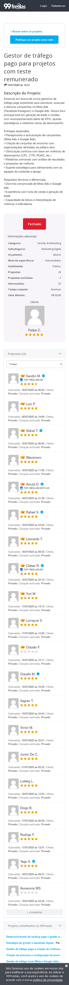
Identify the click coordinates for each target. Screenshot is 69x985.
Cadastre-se (58, 6)
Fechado (34, 224)
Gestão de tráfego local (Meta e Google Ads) (32, 961)
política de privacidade (47, 980)
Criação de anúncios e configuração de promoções (36, 955)
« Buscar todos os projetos (26, 31)
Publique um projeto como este (34, 39)
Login (43, 6)
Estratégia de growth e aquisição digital (29, 943)
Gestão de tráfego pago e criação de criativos (33, 949)
